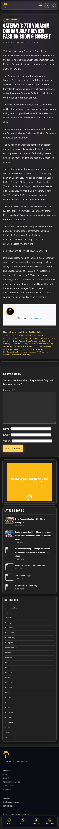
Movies (8, 697)
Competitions (11, 643)
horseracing (48, 344)
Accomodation (11, 608)
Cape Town (9, 633)
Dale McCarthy (28, 338)
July (37, 346)
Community (10, 638)
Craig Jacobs (16, 338)
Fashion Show (24, 341)
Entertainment (16, 332)
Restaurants (10, 712)
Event (15, 341)
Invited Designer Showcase (14, 346)
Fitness (8, 662)
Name (7, 428)
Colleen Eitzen (43, 335)
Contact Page (8, 806)
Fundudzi (46, 341)
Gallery (39, 332)
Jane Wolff (31, 346)
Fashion (32, 332)
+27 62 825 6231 (9, 785)
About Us (6, 778)
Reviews (8, 717)
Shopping (9, 722)
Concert (6, 338)
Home (5, 774)
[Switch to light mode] (53, 5)
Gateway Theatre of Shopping (15, 344)
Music (7, 702)
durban (38, 338)
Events (25, 332)
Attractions (10, 618)
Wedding (9, 737)
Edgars (44, 338)
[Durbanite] (5, 6)
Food (7, 667)
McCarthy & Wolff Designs (13, 349)
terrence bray (31, 352)
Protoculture (30, 349)
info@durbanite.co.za (11, 802)
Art (6, 613)
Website (7, 440)
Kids (7, 692)
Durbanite (21, 42)
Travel (7, 732)
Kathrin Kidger (46, 346)
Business (9, 628)
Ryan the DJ (41, 349)
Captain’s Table (30, 335)
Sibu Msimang (19, 352)
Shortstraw (7, 352)
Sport (7, 727)
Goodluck (32, 344)
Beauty (8, 623)
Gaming (8, 682)
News (7, 707)
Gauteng (8, 687)
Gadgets (8, 672)
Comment (9, 389)
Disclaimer (7, 789)
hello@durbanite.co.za (11, 782)
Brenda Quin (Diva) (15, 335)
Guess (39, 344)
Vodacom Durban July (21, 354)
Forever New (36, 341)
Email (6, 434)
